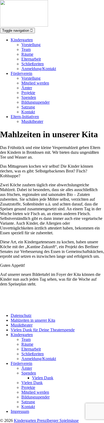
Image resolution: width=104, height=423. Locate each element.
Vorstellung (31, 44)
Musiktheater (32, 121)
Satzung (28, 107)
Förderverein (21, 73)
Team (26, 49)
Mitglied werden (35, 83)
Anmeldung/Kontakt (38, 68)
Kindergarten (22, 40)
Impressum (20, 411)
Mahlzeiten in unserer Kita (33, 320)
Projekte (28, 92)
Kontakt (28, 112)
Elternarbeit (31, 59)
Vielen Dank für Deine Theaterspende (43, 330)
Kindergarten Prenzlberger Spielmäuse (46, 420)
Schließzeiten (32, 64)
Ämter (26, 88)
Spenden (28, 97)
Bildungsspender (35, 102)
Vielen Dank (42, 378)
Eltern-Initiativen (25, 116)
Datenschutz (21, 315)
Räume (27, 54)
